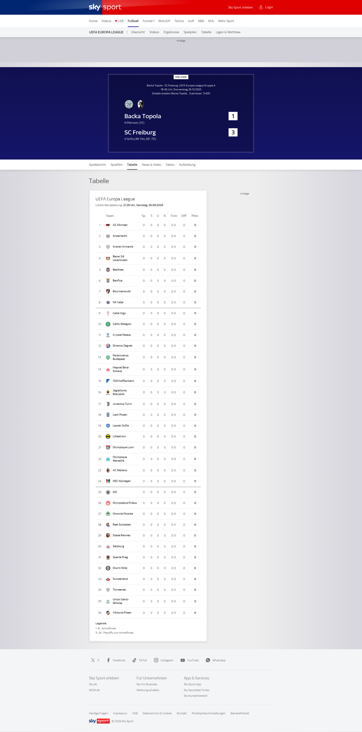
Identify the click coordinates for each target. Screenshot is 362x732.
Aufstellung (187, 165)
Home (93, 21)
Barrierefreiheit (240, 713)
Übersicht (138, 32)
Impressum (120, 713)
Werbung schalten (148, 690)
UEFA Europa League (106, 32)
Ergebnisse (171, 32)
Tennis (179, 21)
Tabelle (206, 32)
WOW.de (94, 690)
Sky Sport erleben (240, 7)
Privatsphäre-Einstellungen (208, 713)
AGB (135, 713)
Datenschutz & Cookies (157, 713)
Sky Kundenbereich (196, 695)
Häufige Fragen (98, 713)
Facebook (119, 660)
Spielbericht (97, 165)
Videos (106, 21)
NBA (201, 21)
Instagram (167, 660)
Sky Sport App (192, 684)
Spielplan (190, 32)
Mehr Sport (226, 21)
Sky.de (93, 684)
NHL (211, 21)
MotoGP (164, 21)
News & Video (151, 165)
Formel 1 (148, 21)
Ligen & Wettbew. (228, 32)
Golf (191, 21)
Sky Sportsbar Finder (196, 690)
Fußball (133, 21)
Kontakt (182, 713)
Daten (170, 165)
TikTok (143, 660)
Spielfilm (116, 165)
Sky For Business (147, 684)
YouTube (193, 660)
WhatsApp (219, 660)
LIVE (121, 21)
